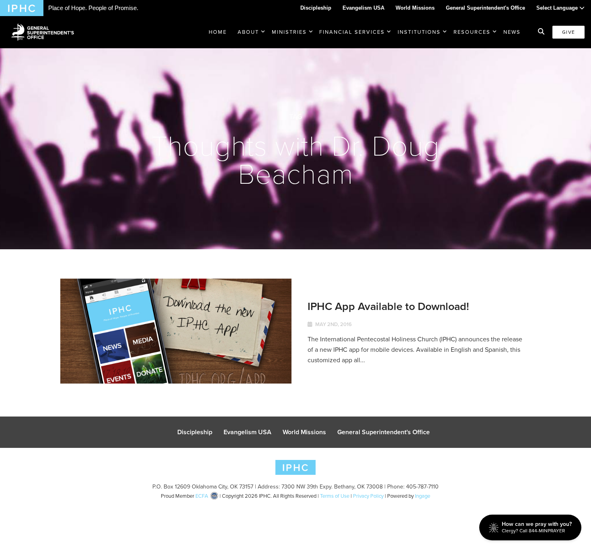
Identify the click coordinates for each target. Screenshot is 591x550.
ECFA (201, 496)
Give (568, 32)
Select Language (557, 8)
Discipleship (315, 8)
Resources (472, 32)
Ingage (422, 496)
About (248, 32)
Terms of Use (334, 496)
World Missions (415, 8)
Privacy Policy (368, 496)
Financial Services (352, 32)
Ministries (289, 32)
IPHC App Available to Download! (388, 306)
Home (218, 32)
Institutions (419, 32)
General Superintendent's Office (485, 8)
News (512, 32)
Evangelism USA (363, 8)
